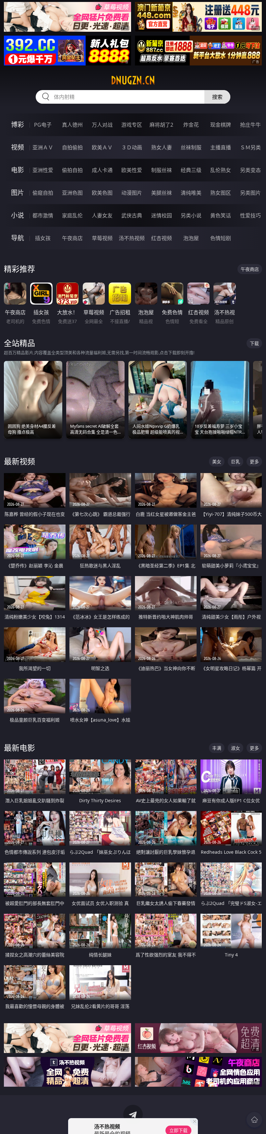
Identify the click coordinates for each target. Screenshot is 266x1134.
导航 (17, 238)
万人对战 (102, 124)
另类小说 (191, 215)
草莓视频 (102, 238)
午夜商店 (72, 238)
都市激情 (42, 215)
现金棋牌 (220, 124)
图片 (17, 192)
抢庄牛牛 (250, 124)
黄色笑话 (220, 215)
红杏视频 (161, 238)
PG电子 (43, 124)
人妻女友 (102, 215)
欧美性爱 (131, 170)
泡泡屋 (191, 238)
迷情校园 (161, 215)
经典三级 (191, 170)
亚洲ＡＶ (42, 147)
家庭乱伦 (72, 215)
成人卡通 (102, 170)
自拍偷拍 (72, 147)
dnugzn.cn (133, 80)
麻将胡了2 (161, 124)
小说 (17, 215)
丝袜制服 (191, 147)
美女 (216, 461)
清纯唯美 (191, 192)
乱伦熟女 (220, 170)
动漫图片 (131, 192)
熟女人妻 (161, 147)
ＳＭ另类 (250, 147)
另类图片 (250, 192)
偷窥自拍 (42, 192)
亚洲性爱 (42, 170)
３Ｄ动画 (131, 147)
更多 (254, 461)
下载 (254, 343)
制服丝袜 (161, 170)
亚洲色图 (72, 192)
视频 (17, 147)
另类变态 (250, 170)
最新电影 (19, 747)
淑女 (235, 748)
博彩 (17, 124)
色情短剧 (220, 238)
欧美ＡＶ (102, 147)
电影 (17, 170)
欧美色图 (102, 192)
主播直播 (220, 147)
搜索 (217, 96)
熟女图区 (220, 192)
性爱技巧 (250, 215)
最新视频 (19, 461)
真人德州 (72, 124)
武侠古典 (131, 215)
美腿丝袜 (161, 192)
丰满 (216, 748)
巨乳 (235, 461)
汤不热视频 (132, 238)
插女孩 (43, 238)
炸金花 (191, 124)
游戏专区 (131, 124)
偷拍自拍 (72, 170)
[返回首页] (254, 1120)
